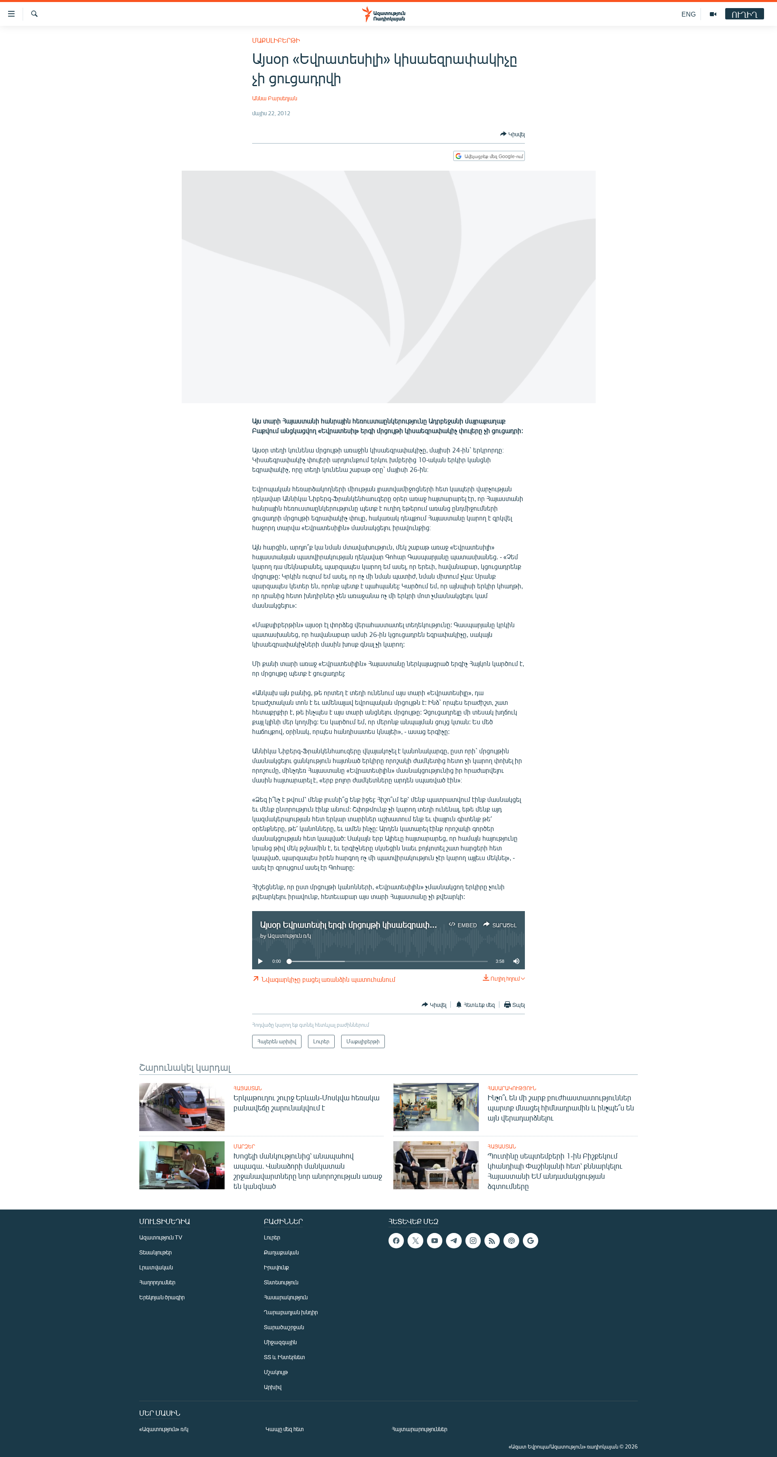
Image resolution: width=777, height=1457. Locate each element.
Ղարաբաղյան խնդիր (291, 1312)
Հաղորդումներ (157, 1282)
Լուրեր (272, 1237)
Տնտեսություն (281, 1282)
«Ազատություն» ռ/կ (163, 1428)
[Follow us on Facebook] (396, 1240)
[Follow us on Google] (530, 1240)
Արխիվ (272, 1386)
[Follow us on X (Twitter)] (415, 1240)
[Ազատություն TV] (713, 14)
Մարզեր (244, 1146)
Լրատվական (156, 1267)
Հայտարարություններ (419, 1428)
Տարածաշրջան (284, 1327)
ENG (688, 14)
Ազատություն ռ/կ (289, 935)
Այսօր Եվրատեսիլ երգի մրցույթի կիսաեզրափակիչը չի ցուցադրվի (382, 924)
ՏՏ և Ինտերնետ (284, 1356)
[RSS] (492, 1240)
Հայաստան (248, 1088)
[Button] (512, 134)
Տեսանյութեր (155, 1252)
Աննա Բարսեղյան (274, 98)
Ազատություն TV (160, 1237)
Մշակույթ (276, 1371)
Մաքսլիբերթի (276, 40)
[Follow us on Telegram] (453, 1240)
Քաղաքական (281, 1252)
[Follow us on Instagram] (473, 1240)
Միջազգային (280, 1342)
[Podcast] (511, 1240)
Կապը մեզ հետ (284, 1428)
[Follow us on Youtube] (434, 1240)
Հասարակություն (512, 1088)
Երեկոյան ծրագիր (162, 1297)
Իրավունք (276, 1267)
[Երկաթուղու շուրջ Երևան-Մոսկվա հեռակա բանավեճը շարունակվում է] (182, 1107)
